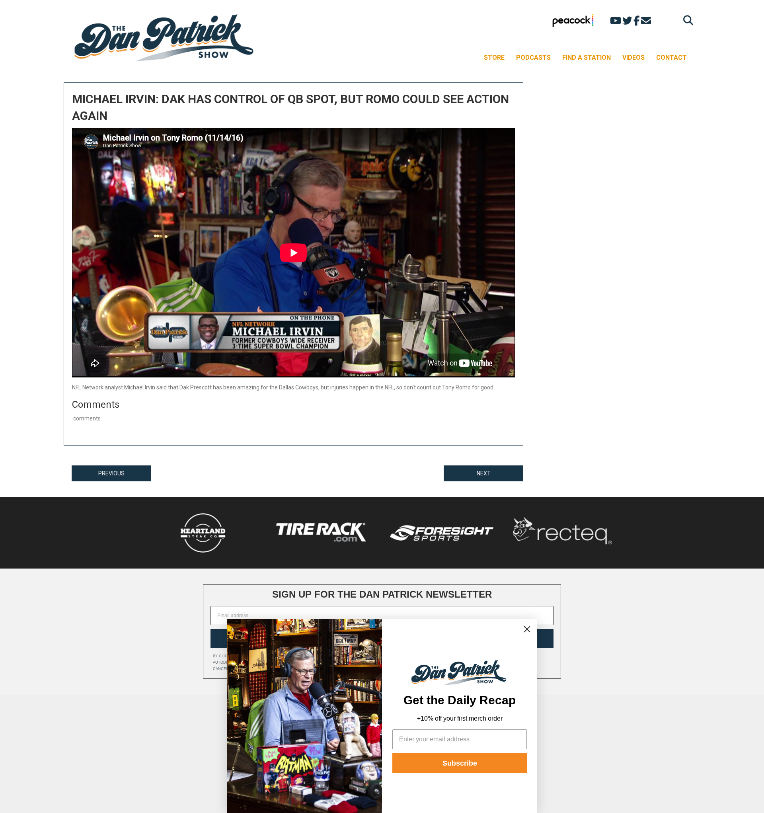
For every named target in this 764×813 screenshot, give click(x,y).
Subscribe (459, 763)
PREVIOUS (111, 473)
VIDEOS (633, 57)
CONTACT (671, 57)
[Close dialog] (527, 629)
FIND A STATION (586, 57)
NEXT (484, 473)
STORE (494, 57)
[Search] (686, 20)
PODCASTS (533, 57)
